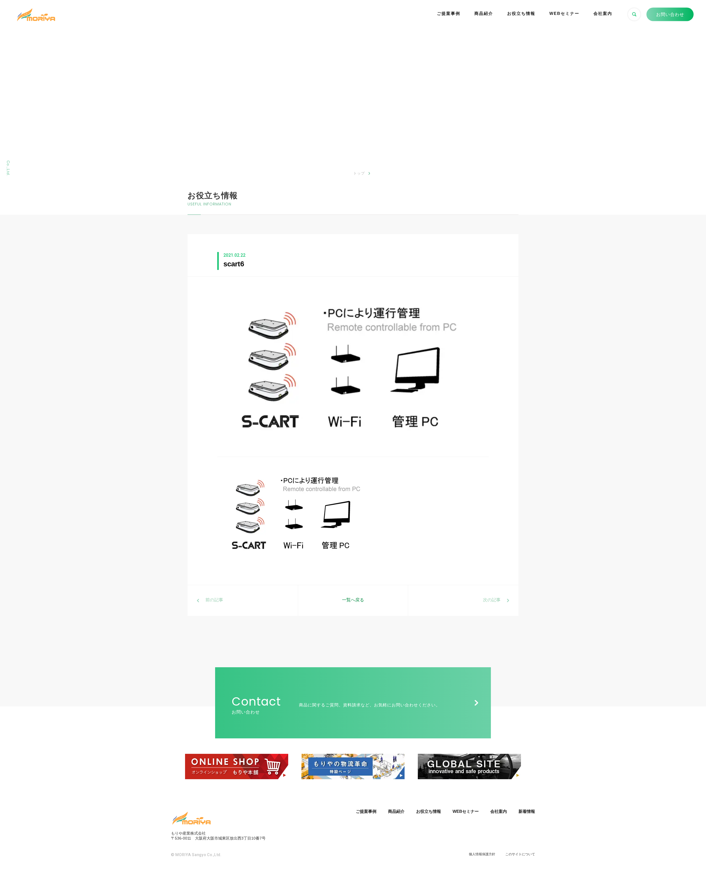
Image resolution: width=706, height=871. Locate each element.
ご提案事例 (448, 13)
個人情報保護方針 (482, 854)
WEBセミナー (564, 13)
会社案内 (602, 13)
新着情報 (526, 811)
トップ (359, 173)
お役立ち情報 (521, 13)
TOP (688, 846)
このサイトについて (520, 854)
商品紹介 (483, 13)
